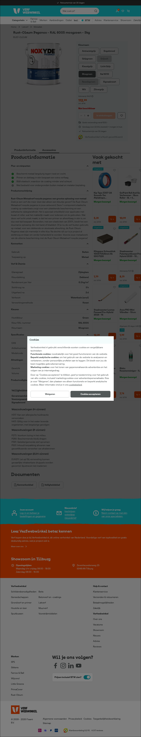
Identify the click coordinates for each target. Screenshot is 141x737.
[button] (90, 394)
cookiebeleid (75, 385)
